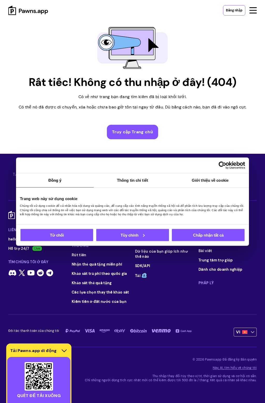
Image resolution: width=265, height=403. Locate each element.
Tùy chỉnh (129, 235)
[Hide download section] (64, 351)
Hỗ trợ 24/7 (19, 248)
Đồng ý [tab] (55, 180)
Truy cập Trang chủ (132, 132)
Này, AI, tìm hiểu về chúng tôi (235, 368)
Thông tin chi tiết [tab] (132, 180)
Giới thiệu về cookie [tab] (210, 180)
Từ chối (57, 235)
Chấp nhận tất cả (208, 235)
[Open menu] (253, 10)
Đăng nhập (234, 10)
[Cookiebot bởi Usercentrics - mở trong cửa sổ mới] (222, 165)
